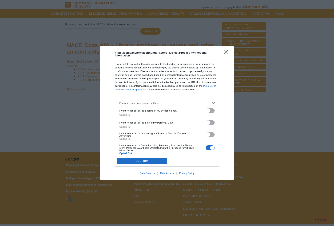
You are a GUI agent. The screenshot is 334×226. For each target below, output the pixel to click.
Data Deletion (147, 173)
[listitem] (167, 103)
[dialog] (167, 113)
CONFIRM (142, 161)
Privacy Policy (186, 173)
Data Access (167, 173)
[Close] (227, 53)
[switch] (210, 110)
